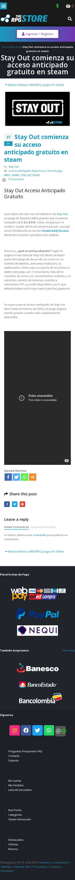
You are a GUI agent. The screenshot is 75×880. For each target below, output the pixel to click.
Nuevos (13, 849)
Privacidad (39, 867)
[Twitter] (16, 477)
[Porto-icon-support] (60, 731)
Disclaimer (7, 871)
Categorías (15, 815)
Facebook (7, 504)
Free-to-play (55, 170)
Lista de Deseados (20, 790)
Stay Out (15, 46)
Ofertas (13, 844)
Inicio (5, 46)
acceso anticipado (19, 170)
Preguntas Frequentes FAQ (25, 751)
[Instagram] (14, 730)
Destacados (16, 840)
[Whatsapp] (24, 477)
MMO (7, 175)
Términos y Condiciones (53, 862)
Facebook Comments (43, 527)
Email (22, 504)
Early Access (39, 170)
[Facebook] (8, 477)
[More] (32, 477)
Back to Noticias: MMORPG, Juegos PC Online (36, 85)
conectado (39, 535)
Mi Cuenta (14, 781)
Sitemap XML (22, 867)
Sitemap (6, 867)
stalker (16, 175)
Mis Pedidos (16, 785)
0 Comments (16, 179)
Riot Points (15, 810)
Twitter (15, 504)
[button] (3, 6)
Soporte (13, 760)
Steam (36, 175)
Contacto (14, 756)
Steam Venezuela (19, 819)
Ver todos (69, 650)
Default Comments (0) (16, 527)
